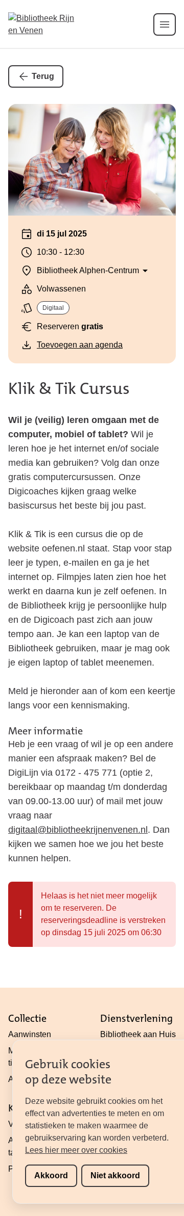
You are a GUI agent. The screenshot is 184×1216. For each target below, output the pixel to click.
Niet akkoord (115, 1175)
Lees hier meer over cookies (76, 1150)
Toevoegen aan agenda (80, 344)
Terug (43, 76)
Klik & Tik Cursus (69, 388)
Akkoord (51, 1175)
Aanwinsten (29, 1034)
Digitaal (53, 307)
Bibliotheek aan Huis (138, 1034)
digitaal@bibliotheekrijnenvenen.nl (78, 830)
